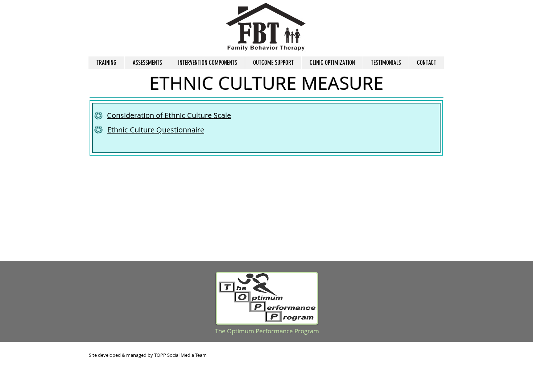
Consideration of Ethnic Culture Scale (169, 115)
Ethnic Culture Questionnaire (155, 130)
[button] (147, 62)
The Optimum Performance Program (267, 331)
